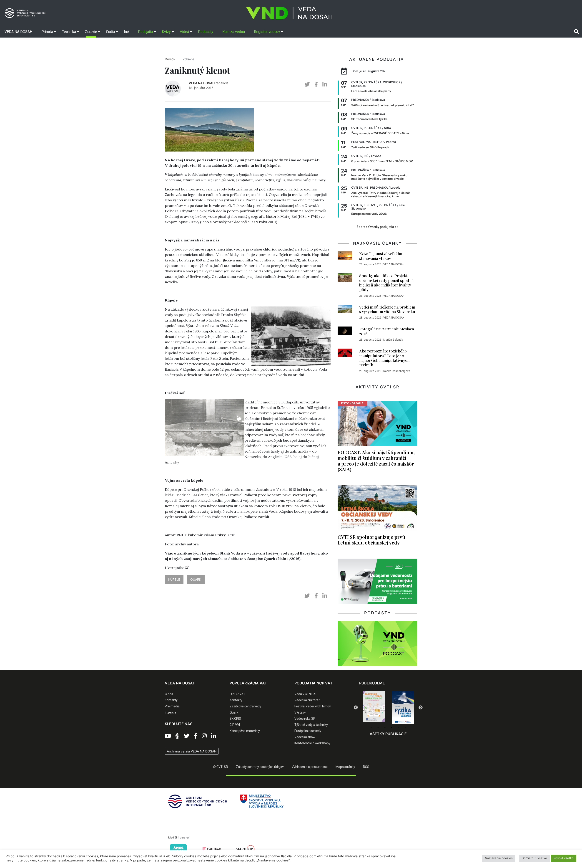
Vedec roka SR (304, 718)
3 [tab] (385, 727)
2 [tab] (378, 727)
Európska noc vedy (307, 731)
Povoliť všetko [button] (564, 858)
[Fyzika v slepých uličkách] (374, 707)
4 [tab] (391, 727)
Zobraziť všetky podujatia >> (377, 227)
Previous (356, 707)
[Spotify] (177, 736)
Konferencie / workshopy (312, 743)
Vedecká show (304, 737)
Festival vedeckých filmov (312, 706)
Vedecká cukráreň (307, 700)
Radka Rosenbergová (396, 371)
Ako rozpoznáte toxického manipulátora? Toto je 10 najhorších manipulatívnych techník (384, 357)
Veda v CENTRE (305, 694)
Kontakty (171, 700)
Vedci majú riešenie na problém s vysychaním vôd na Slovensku (387, 309)
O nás (169, 694)
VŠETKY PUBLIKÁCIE (388, 734)
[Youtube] (168, 736)
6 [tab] (405, 727)
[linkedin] (324, 84)
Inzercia (170, 712)
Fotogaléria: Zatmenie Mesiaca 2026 (386, 331)
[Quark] (403, 707)
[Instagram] (204, 736)
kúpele (174, 579)
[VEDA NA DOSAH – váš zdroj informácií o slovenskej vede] (289, 13)
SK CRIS (235, 718)
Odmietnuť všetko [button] (534, 858)
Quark (234, 712)
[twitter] (307, 84)
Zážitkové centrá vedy (245, 706)
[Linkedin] (213, 736)
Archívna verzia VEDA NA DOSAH (191, 751)
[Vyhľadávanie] (576, 31)
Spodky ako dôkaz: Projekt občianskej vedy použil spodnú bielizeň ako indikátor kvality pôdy (386, 282)
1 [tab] (371, 727)
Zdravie (188, 59)
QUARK (195, 579)
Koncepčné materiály (245, 731)
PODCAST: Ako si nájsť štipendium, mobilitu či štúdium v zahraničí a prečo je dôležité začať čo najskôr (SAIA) (376, 460)
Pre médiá (172, 706)
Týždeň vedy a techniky (311, 725)
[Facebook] (195, 736)
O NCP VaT (237, 694)
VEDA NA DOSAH (202, 83)
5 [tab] (398, 727)
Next (420, 707)
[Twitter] (186, 736)
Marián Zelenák (393, 339)
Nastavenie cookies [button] (499, 858)
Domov (170, 59)
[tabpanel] (373, 707)
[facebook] (316, 84)
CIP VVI (235, 725)
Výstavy (300, 712)
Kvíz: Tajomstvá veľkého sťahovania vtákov (380, 256)
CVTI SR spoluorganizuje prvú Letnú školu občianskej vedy (371, 540)
